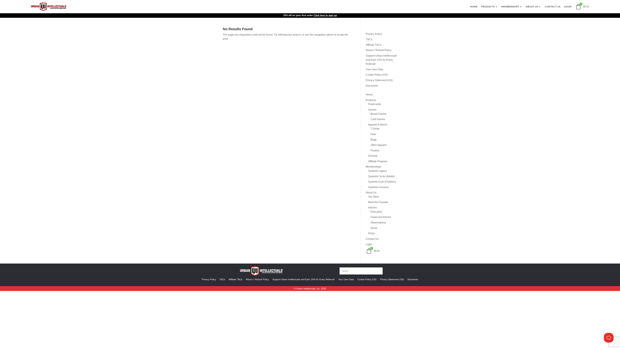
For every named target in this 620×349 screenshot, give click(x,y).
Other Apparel (378, 145)
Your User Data (374, 69)
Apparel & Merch (377, 124)
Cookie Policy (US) (377, 74)
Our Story (373, 196)
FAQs (371, 233)
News (374, 228)
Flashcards (374, 104)
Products (488, 6)
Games (372, 109)
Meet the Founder (378, 202)
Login (568, 6)
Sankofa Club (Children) (382, 181)
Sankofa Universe (378, 187)
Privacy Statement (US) (379, 80)
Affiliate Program (377, 161)
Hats (373, 134)
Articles (372, 207)
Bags (374, 139)
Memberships (510, 6)
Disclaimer (372, 85)
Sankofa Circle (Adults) (381, 176)
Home (474, 6)
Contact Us (552, 6)
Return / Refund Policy (379, 50)
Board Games (378, 113)
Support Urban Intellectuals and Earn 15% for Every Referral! (381, 59)
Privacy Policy (374, 34)
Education (376, 211)
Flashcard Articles (381, 217)
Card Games (378, 119)
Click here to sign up (325, 15)
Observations (378, 222)
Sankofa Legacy (377, 170)
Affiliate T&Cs (374, 44)
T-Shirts (375, 128)
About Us (532, 6)
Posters (375, 150)
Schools (372, 155)
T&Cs (369, 39)
